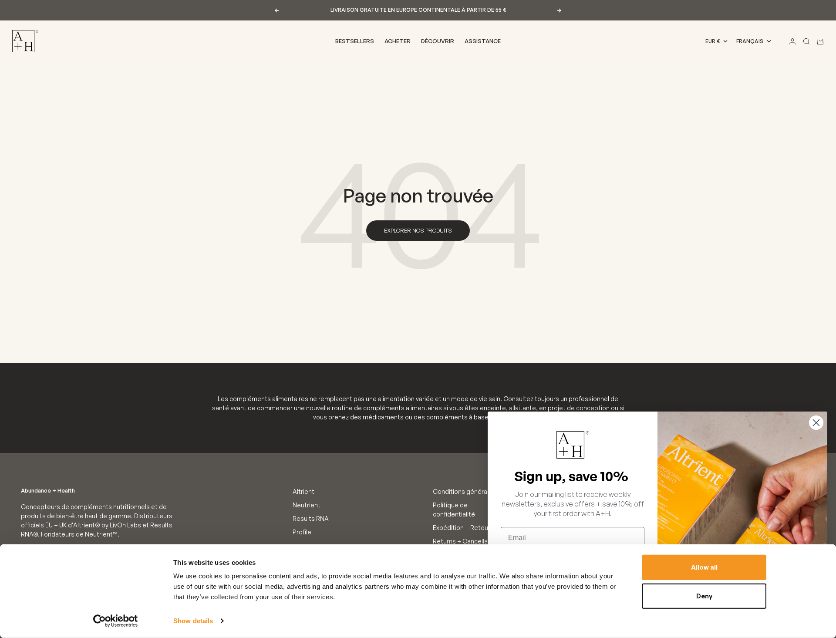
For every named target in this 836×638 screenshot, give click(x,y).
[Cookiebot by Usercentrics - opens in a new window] (116, 621)
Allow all (704, 567)
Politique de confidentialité (454, 509)
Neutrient (306, 505)
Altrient (303, 491)
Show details (193, 620)
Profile (302, 532)
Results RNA (311, 518)
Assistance (483, 40)
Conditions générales (464, 491)
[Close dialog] (816, 422)
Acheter (397, 40)
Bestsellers (354, 40)
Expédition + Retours (463, 527)
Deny (704, 595)
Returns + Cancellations (467, 541)
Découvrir (437, 40)
